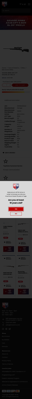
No (16, 214)
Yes (16, 209)
